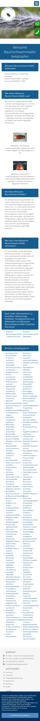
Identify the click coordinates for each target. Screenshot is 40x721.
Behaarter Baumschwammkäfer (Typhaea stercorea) (14, 403)
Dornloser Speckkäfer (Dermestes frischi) (13, 474)
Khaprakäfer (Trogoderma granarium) (27, 386)
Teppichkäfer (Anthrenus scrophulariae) (28, 581)
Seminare (9, 672)
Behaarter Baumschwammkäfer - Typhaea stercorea (14, 334)
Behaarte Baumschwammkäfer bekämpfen (31, 334)
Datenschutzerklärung (9, 710)
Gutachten (9, 675)
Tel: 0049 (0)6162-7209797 (15, 661)
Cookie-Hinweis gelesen (20, 715)
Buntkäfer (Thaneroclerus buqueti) (11, 467)
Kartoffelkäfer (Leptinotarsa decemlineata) (28, 379)
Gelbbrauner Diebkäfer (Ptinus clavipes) (12, 548)
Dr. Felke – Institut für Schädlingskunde (20, 656)
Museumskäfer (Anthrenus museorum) (28, 460)
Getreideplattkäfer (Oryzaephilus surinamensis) (12, 588)
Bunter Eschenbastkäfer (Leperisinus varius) (13, 460)
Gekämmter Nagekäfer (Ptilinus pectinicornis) (13, 541)
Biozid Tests (10, 681)
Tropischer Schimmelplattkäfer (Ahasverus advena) (30, 598)
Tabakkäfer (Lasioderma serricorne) (27, 574)
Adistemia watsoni (29, 455)
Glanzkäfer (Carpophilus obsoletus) (10, 612)
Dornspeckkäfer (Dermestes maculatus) (11, 481)
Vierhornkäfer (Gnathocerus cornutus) (28, 619)
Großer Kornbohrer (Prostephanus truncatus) (13, 629)
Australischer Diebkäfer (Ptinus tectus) (12, 372)
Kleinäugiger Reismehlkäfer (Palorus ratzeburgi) (30, 393)
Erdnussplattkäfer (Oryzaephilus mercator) (12, 510)
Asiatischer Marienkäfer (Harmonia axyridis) (13, 365)
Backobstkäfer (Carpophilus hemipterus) (11, 388)
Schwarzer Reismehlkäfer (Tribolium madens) (30, 557)
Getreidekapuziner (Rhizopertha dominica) (12, 581)
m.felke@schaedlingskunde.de (17, 664)
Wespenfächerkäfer (30, 624)
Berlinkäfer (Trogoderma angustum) (10, 419)
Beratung (9, 684)
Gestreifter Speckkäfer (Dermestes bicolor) (13, 574)
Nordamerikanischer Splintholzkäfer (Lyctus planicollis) (30, 467)
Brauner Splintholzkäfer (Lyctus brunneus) (12, 446)
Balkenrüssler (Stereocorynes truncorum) (11, 396)
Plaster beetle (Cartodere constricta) (28, 488)
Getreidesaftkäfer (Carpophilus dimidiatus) (12, 595)
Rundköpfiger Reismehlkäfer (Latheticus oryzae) (30, 524)
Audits (8, 687)
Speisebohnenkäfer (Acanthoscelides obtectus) (30, 541)
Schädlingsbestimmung (14, 678)
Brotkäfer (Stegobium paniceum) (10, 453)
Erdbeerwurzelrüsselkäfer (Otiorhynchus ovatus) (15, 498)
